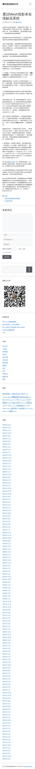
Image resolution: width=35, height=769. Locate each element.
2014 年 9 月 (6, 698)
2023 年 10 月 (6, 474)
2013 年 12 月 (6, 720)
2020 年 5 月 (6, 549)
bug (14, 393)
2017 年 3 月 (6, 623)
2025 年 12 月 (6, 433)
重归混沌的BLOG (10, 4)
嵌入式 (4, 354)
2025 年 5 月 (6, 444)
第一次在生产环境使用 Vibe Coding (13, 327)
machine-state (23, 402)
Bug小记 (5, 346)
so (18, 408)
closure (26, 393)
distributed (23, 397)
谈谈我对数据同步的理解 (12, 198)
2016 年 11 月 (6, 634)
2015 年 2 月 (6, 687)
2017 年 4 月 (6, 621)
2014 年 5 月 (6, 709)
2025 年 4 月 (6, 447)
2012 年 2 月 (6, 739)
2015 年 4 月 (6, 681)
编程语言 (5, 376)
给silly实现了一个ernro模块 (10, 324)
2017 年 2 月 (6, 626)
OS (24, 405)
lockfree (10, 402)
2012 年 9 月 (6, 725)
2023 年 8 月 (6, 477)
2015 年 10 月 (6, 665)
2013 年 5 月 (6, 723)
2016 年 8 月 (6, 643)
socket (22, 408)
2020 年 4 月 (6, 552)
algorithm (6, 394)
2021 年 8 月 (6, 516)
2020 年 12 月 (6, 532)
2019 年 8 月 (6, 565)
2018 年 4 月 (6, 593)
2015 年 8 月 (6, 670)
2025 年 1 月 (6, 452)
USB (11, 411)
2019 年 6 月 (6, 571)
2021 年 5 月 (6, 521)
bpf (11, 393)
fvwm (7, 399)
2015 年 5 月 (6, 679)
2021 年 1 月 (6, 529)
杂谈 (3, 368)
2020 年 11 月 (6, 535)
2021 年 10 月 (6, 513)
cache (23, 393)
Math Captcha (7, 249)
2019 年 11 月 (6, 563)
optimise (20, 405)
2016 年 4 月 (6, 651)
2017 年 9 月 (6, 609)
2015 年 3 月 (6, 684)
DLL (29, 397)
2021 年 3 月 (6, 527)
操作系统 (5, 362)
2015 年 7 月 (6, 673)
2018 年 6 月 (6, 587)
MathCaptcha (8, 252)
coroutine (4, 397)
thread (4, 411)
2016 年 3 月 (6, 654)
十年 (3, 333)
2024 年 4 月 (6, 466)
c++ (18, 393)
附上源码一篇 (13, 162)
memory (4, 405)
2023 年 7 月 (6, 480)
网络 (3, 379)
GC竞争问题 (8, 201)
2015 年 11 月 (6, 662)
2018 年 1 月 (6, 598)
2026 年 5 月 (6, 427)
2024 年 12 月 (6, 455)
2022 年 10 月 (6, 494)
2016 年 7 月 (6, 645)
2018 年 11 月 (6, 576)
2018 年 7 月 (6, 585)
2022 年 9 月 (6, 496)
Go (18, 399)
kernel (28, 399)
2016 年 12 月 (6, 632)
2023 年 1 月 (6, 485)
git (16, 399)
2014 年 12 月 (6, 692)
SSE (29, 408)
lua (13, 402)
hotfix (21, 399)
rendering (9, 408)
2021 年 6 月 (6, 518)
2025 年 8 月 (6, 436)
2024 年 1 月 (6, 471)
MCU (29, 402)
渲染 (6, 196)
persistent (28, 405)
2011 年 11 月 (6, 742)
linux (4, 402)
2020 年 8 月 (6, 540)
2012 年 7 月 (6, 728)
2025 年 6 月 (6, 441)
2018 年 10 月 (6, 579)
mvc (12, 405)
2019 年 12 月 (6, 560)
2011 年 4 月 (6, 750)
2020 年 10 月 (6, 538)
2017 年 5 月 (6, 618)
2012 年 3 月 (6, 736)
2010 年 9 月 (6, 759)
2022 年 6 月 (6, 502)
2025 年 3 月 (6, 449)
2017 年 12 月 (6, 601)
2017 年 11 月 (6, 604)
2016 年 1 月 (6, 659)
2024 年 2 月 (6, 469)
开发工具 (5, 360)
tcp (31, 408)
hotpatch (24, 399)
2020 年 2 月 (6, 554)
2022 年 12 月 (6, 488)
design (15, 396)
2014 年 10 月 (6, 695)
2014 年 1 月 (6, 717)
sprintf (26, 408)
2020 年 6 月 (6, 546)
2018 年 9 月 (6, 582)
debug (9, 397)
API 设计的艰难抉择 (8, 330)
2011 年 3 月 (6, 753)
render (4, 408)
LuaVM (4, 349)
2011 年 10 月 (6, 745)
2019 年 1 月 (6, 574)
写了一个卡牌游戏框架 (9, 321)
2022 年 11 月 (6, 491)
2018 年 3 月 (6, 596)
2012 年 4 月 (6, 734)
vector (14, 411)
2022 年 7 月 (6, 499)
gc (14, 399)
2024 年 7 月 (6, 463)
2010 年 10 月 (6, 756)
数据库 (4, 365)
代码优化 (5, 351)
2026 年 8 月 (6, 425)
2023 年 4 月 (6, 482)
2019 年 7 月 (6, 568)
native (15, 405)
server (14, 408)
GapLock (11, 399)
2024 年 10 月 (6, 460)
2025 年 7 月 (6, 438)
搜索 (29, 269)
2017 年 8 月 (6, 612)
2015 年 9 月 (6, 667)
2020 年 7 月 (6, 543)
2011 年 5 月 (6, 748)
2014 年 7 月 (6, 703)
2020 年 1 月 (6, 557)
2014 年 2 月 (6, 714)
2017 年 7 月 (6, 615)
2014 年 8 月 (6, 701)
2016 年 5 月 (6, 648)
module (9, 405)
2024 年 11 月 (6, 458)
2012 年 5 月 (6, 731)
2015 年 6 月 (6, 676)
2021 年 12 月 (6, 510)
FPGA (3, 399)
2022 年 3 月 (6, 505)
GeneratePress (28, 766)
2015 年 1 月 (6, 690)
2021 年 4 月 (6, 524)
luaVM (17, 403)
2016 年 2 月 (6, 656)
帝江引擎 (5, 357)
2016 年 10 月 (6, 637)
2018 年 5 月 (6, 590)
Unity (7, 411)
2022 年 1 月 (6, 507)
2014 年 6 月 (6, 706)
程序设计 (5, 374)
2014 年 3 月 (6, 712)
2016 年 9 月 (6, 640)
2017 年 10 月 (6, 607)
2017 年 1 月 (6, 629)
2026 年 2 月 (6, 430)
